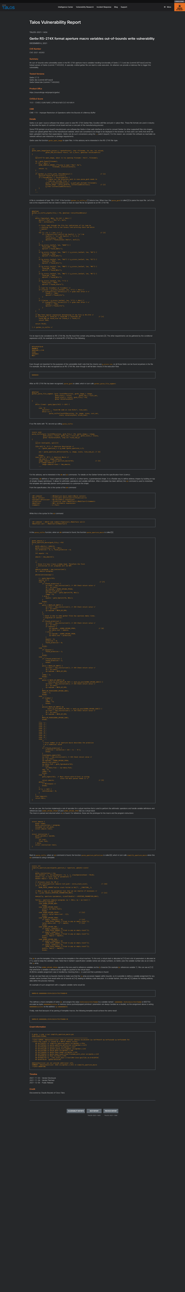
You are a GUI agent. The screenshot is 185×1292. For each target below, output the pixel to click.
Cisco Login (179, 1)
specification (114, 475)
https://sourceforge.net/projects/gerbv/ (45, 92)
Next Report (94, 1111)
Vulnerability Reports (76, 1111)
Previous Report (111, 1111)
